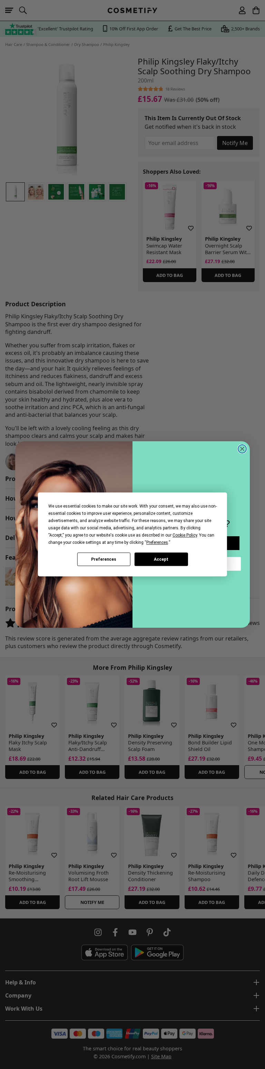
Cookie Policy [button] (185, 535)
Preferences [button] (157, 542)
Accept (161, 559)
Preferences (103, 559)
